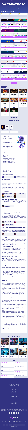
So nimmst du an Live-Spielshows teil (14, 386)
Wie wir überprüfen (13, 402)
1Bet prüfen (20, 27)
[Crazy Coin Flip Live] (14, 102)
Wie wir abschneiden (14, 403)
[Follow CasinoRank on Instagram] (11, 413)
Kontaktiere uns (14, 404)
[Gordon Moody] (21, 421)
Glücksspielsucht (14, 395)
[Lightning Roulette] (14, 93)
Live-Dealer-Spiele (11, 154)
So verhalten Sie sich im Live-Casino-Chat (14, 385)
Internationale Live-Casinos (13, 396)
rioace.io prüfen (7, 69)
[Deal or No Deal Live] (23, 93)
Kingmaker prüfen (21, 69)
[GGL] (4, 421)
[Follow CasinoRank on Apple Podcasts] (18, 413)
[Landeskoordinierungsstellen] (17, 421)
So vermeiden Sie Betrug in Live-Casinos (14, 384)
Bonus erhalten (7, 26)
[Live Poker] (5, 111)
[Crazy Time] (5, 93)
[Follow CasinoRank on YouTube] (14, 413)
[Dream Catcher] (5, 102)
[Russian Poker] (14, 111)
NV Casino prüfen (7, 27)
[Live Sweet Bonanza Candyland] (23, 102)
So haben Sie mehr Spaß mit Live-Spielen (14, 383)
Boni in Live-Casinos (13, 392)
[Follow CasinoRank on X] (13, 413)
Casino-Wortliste (14, 391)
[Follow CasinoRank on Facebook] (9, 413)
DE (13, 414)
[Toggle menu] (1, 1)
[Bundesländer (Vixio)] (10, 421)
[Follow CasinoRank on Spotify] (16, 413)
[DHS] (13, 421)
